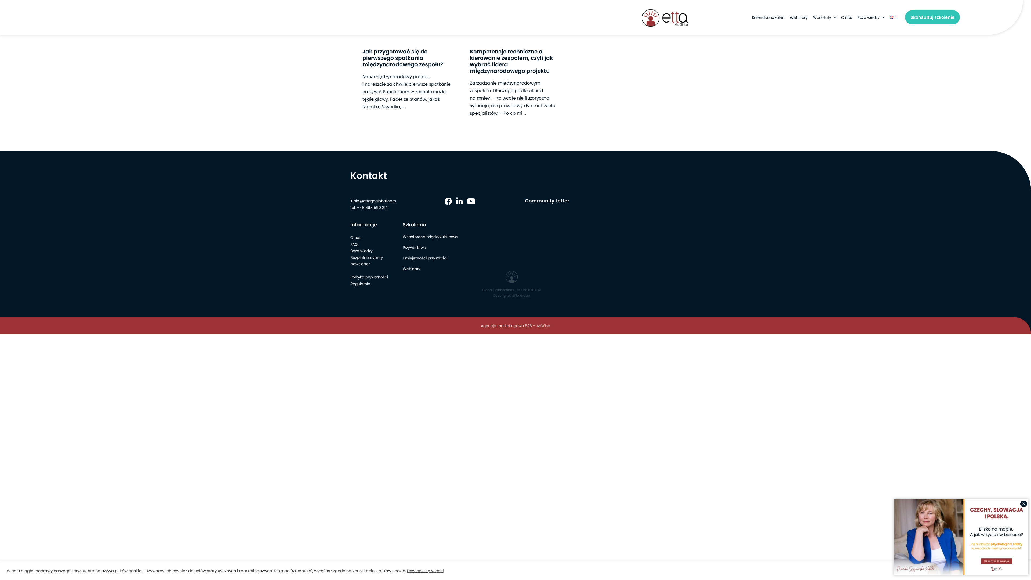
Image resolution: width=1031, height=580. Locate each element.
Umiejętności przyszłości (425, 258)
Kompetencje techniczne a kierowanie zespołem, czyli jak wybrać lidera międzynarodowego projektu (511, 61)
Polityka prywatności (369, 277)
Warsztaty (822, 17)
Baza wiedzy (868, 17)
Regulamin (360, 284)
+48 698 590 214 (372, 207)
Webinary (799, 17)
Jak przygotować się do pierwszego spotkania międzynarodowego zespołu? (402, 58)
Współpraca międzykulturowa (430, 237)
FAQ (354, 244)
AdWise (543, 325)
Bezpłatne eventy (366, 257)
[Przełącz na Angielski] (892, 17)
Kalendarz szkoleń (768, 17)
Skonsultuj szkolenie (932, 17)
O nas (846, 17)
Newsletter (360, 264)
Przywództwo (414, 247)
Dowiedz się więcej (425, 571)
